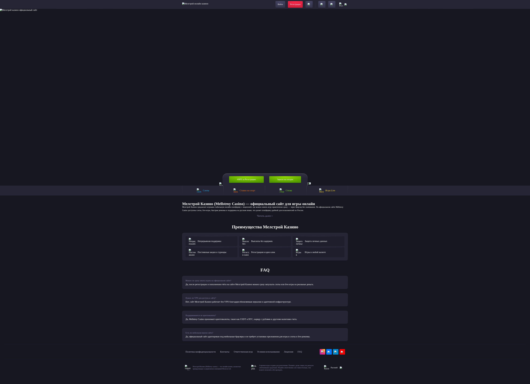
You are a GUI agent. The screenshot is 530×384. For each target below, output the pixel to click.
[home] (195, 4)
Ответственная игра (243, 352)
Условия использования (268, 352)
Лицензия (288, 352)
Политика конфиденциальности (201, 352)
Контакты (224, 352)
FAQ (300, 352)
